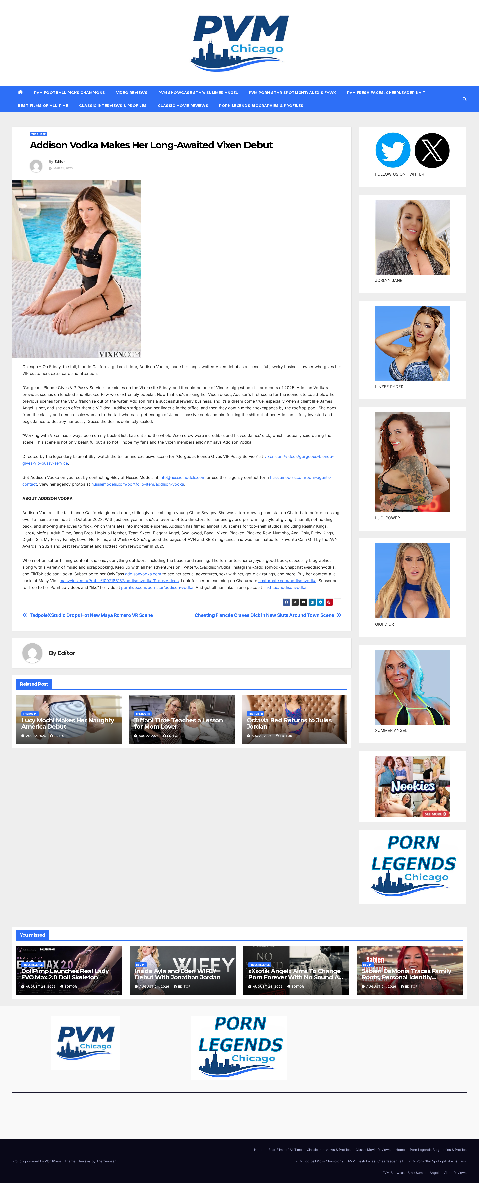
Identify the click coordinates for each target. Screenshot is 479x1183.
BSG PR (140, 964)
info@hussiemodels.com (182, 477)
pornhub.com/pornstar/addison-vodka (157, 587)
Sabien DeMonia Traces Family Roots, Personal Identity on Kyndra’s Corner (406, 977)
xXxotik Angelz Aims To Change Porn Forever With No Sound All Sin (295, 977)
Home (258, 1150)
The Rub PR (38, 134)
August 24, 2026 (41, 986)
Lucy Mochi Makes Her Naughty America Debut (67, 723)
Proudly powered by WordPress (37, 1161)
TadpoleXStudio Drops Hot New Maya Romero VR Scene (91, 615)
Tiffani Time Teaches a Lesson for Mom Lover (178, 723)
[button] (465, 99)
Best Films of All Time (43, 105)
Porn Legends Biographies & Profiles (261, 105)
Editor (59, 161)
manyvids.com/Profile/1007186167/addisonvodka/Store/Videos (119, 580)
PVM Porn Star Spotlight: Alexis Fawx (292, 92)
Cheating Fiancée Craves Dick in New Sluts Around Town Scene (264, 615)
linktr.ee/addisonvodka (284, 587)
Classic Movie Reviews (183, 105)
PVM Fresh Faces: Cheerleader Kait (386, 92)
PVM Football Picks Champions (69, 92)
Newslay (84, 1161)
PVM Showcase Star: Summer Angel (198, 92)
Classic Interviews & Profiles (113, 105)
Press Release (33, 964)
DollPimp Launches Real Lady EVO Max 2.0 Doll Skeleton (65, 974)
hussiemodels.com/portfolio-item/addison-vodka (137, 484)
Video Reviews (132, 92)
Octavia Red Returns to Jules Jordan (289, 723)
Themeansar (105, 1161)
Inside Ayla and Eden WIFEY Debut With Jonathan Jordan (178, 974)
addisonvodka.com (143, 573)
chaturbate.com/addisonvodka (287, 580)
